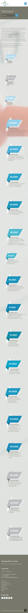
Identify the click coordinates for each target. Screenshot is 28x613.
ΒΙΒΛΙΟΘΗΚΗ (4, 588)
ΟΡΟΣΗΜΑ (4, 585)
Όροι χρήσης (21, 610)
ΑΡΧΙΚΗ (3, 581)
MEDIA (3, 590)
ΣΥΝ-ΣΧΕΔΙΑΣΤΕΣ (5, 584)
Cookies (15, 610)
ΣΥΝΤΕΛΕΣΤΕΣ (5, 582)
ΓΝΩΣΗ (3, 587)
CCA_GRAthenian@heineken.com (10, 577)
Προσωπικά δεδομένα (6, 610)
